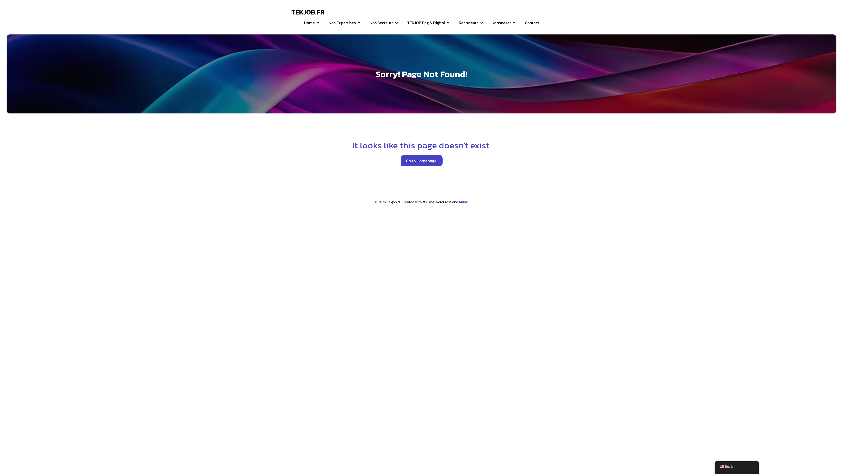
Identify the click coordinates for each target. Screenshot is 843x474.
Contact (532, 23)
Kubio (463, 202)
